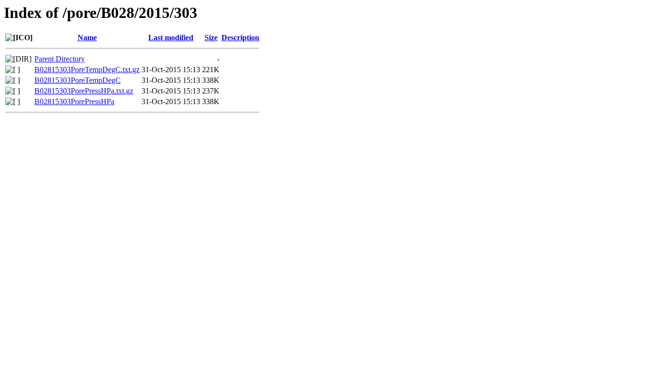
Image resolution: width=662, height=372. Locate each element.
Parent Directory (59, 59)
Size (211, 37)
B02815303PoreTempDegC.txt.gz (87, 69)
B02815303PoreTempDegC (77, 80)
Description (240, 37)
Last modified (170, 37)
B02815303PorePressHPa (74, 101)
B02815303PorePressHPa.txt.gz (83, 91)
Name (87, 37)
